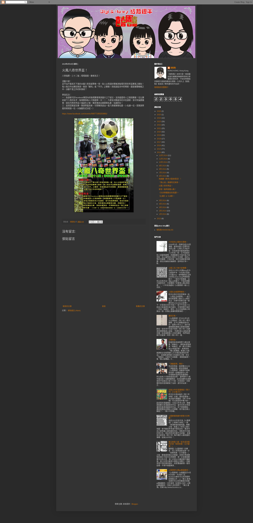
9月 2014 (163, 166)
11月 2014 (163, 159)
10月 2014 (163, 162)
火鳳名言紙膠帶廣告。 (177, 292)
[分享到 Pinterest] (101, 221)
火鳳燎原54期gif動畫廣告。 (179, 470)
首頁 (104, 306)
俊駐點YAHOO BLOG (165, 230)
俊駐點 (173, 68)
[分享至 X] (95, 221)
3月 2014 (163, 207)
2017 (159, 142)
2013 (159, 219)
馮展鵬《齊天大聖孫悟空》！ (170, 179)
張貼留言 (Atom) (74, 311)
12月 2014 (163, 155)
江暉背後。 (173, 340)
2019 (159, 135)
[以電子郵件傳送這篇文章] (90, 221)
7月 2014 (163, 173)
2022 (159, 125)
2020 (159, 132)
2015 (159, 149)
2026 (159, 111)
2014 (159, 152)
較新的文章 (67, 306)
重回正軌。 (173, 316)
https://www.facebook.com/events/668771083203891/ (84, 114)
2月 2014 (163, 211)
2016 (159, 145)
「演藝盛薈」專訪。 (176, 364)
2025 (159, 115)
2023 (159, 122)
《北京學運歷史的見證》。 (169, 193)
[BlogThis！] (93, 221)
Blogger (135, 504)
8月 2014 (163, 169)
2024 (159, 118)
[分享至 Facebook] (98, 221)
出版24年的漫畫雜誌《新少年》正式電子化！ (179, 391)
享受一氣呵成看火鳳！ (167, 189)
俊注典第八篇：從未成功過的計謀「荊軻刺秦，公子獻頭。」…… (179, 444)
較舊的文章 (140, 306)
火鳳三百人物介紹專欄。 (178, 268)
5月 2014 (163, 200)
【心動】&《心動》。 (167, 196)
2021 (159, 128)
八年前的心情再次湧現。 (178, 242)
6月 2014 (163, 176)
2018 (159, 139)
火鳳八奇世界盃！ (166, 186)
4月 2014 (163, 204)
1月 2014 (163, 214)
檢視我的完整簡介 (161, 87)
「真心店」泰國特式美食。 (169, 182)
